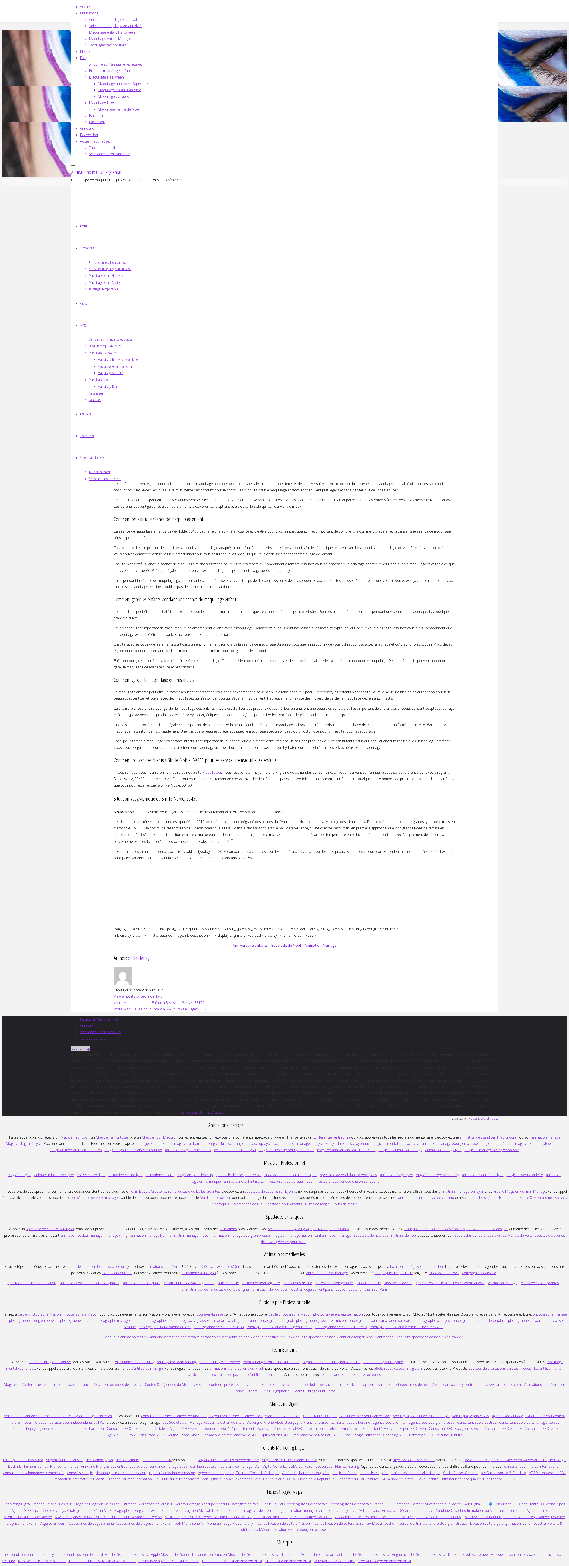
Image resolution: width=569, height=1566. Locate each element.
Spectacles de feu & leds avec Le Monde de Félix (493, 1235)
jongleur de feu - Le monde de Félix (289, 1459)
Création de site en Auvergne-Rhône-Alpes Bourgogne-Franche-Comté (272, 1422)
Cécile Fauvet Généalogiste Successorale (294, 1504)
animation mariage (545, 1137)
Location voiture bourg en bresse (299, 1529)
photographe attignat (276, 1320)
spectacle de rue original (230, 1289)
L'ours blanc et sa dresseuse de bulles (351, 1374)
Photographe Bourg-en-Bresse (133, 1510)
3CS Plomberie (397, 1504)
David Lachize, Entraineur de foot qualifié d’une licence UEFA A (466, 1479)
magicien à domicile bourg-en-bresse (203, 1143)
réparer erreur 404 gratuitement (229, 1428)
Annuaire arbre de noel (232, 1337)
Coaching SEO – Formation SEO (408, 1435)
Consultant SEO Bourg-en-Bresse (455, 1428)
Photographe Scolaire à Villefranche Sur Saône (406, 1326)
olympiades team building (134, 1361)
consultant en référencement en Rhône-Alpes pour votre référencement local (202, 1415)
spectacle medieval (444, 1272)
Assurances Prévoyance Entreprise (134, 1516)
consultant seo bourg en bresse (364, 1415)
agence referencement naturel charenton (71, 1428)
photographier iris (158, 1320)
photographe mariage (550, 1314)
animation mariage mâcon (190, 1235)
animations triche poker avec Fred (236, 1368)
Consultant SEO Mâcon (543, 1428)
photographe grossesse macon (200, 1320)
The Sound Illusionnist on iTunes (265, 1554)
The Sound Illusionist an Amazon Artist (232, 1560)
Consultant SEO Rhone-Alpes (542, 1504)
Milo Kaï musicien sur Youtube (42, 1560)
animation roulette (160, 1174)
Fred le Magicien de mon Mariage (519, 1191)
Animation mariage (502, 1282)
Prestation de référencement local (333, 1428)
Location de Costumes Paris (438, 1516)
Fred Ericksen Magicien (179, 1510)
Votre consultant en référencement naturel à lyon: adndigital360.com (58, 1415)
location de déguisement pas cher (416, 1266)
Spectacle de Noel (286, 945)
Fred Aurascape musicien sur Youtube (168, 1560)
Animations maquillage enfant (97, 172)
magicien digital (19, 1174)
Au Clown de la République (314, 1479)
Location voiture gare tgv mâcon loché (500, 1523)
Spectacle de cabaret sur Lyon (269, 1191)
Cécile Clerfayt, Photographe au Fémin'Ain (75, 1510)
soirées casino (442, 1197)
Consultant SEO (119, 1428)
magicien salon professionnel (538, 1143)
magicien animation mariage (400, 1149)
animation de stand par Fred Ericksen (489, 1137)
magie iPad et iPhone (156, 1143)
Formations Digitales (150, 1428)
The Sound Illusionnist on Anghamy (378, 1554)
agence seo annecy (507, 1415)
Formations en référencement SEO (230, 1435)
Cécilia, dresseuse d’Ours (221, 1266)
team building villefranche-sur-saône (271, 1361)
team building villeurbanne (220, 1361)
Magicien (11, 1384)
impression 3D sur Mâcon (414, 1459)
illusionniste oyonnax (353, 1143)
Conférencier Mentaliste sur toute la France (56, 1384)
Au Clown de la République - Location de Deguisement (507, 1516)
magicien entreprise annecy (437, 1174)
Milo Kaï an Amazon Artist (334, 1560)
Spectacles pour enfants (329, 1228)
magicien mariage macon (292, 1235)
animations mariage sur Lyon (461, 1191)
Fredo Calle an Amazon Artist (288, 1560)
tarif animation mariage (333, 1235)
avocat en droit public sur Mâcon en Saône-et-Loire (506, 1459)
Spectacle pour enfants (283, 1204)
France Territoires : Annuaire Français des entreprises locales (98, 1466)
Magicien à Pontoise (112, 1137)
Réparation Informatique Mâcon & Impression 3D (292, 1516)
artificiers (195, 1374)
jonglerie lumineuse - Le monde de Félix (228, 1459)
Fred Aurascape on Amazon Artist (384, 1560)
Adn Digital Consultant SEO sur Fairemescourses (293, 1466)
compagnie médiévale (479, 1272)
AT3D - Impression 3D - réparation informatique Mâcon (208, 1516)
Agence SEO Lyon (121, 1435)
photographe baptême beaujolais (479, 1320)
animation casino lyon (125, 1174)
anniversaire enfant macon (245, 1181)
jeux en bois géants (482, 1197)
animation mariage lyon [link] (443, 1149)
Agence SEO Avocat (185, 1428)
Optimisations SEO (275, 1435)
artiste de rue (228, 1282)
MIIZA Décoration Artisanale (375, 1510)
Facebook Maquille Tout (99, 1019)
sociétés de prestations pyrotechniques (500, 1368)
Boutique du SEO (276, 1479)
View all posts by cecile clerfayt (140, 996)
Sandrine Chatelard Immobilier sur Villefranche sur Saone (481, 1510)
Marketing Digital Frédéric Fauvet (30, 1504)
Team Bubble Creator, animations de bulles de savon (293, 1384)
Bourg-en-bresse (209, 1314)
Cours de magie (344, 1204)
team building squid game (383, 1361)
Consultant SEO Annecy (503, 1428)
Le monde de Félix (157, 1459)
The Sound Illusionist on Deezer (434, 1554)
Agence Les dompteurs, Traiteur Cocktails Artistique (238, 1472)
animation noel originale (141, 1282)
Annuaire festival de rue (271, 1337)
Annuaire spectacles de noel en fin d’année (430, 1337)
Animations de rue (248, 1204)
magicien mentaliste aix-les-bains (76, 1149)
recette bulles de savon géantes (189, 1282)
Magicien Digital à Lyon (24, 1143)
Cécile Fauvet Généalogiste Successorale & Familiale (484, 1472)
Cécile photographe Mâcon (39, 1314)
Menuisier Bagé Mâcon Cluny (229, 1523)
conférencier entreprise (331, 1137)
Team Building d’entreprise (50, 1361)
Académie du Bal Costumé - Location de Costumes (375, 1516)
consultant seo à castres (476, 1422)
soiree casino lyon (91, 1174)
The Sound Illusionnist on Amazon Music (205, 1554)
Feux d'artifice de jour (222, 1374)
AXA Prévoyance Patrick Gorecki (80, 1516)
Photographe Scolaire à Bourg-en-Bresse (279, 1326)
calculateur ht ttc (449, 1435)
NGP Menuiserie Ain (189, 1523)
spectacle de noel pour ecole (239, 1174)
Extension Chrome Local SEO (280, 1428)
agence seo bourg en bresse (431, 1422)
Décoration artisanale (416, 1510)
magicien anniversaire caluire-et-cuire (346, 1149)
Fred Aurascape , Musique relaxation (492, 1554)
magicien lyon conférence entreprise (133, 1149)
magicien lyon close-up (195, 1174)
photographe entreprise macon (338, 1314)
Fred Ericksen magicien (356, 1384)
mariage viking (116, 1235)
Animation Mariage (321, 945)
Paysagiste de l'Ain (244, 1504)
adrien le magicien (374, 1472)
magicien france (345, 1472)
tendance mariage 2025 (168, 1466)
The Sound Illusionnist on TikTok (82, 1554)
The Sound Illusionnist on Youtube (321, 1554)
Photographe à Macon (80, 1314)
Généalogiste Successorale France (355, 1504)
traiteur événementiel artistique (415, 1472)
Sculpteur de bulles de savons (117, 1384)
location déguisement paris (312, 1289)
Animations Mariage (333, 1510)
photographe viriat (242, 1320)
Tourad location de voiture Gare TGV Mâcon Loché (353, 1523)
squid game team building (177, 1361)
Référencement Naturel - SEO (316, 1435)
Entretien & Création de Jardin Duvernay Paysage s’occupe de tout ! (175, 1504)
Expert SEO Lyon (412, 1428)
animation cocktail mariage (82, 1235)
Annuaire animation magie (125, 1337)
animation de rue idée (269, 1289)
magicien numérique (496, 1143)
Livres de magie (317, 1204)
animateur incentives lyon (54, 1174)
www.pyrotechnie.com (503, 1384)
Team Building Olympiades (269, 1391)
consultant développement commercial (33, 1472)
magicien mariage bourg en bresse (492, 1149)
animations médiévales (163, 1266)
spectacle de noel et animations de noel (385, 1235)
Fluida (472, 1118)
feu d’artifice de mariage (144, 1368)
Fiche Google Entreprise (361, 1435)
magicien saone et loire (525, 1174)
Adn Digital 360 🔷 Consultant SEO (491, 1504)
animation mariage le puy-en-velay (307, 1143)
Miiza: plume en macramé (23, 1459)
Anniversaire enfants (250, 945)
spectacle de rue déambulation (32, 1282)
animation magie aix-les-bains (188, 1149)
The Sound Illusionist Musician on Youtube (102, 1560)
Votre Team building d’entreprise (457, 1384)
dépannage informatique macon (121, 1472)
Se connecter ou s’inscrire (100, 1031)
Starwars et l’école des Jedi (487, 1228)
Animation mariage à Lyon (288, 1228)
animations (228, 1228)
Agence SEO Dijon (26, 1510)
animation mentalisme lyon (235, 1149)
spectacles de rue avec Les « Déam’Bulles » (450, 1282)
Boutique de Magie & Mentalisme (525, 1197)
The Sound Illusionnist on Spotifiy (28, 1554)
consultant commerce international (531, 1466)
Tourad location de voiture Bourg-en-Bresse (432, 1523)
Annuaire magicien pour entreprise (366, 1337)
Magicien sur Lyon (74, 1137)
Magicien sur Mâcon (158, 1137)
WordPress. (489, 1118)
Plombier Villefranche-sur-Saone (435, 1504)
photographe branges (432, 1320)
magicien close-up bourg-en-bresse (286, 1149)
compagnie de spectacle (394, 1272)
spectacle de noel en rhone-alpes (290, 1174)
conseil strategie (80, 1472)
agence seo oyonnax (389, 1422)
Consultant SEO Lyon (320, 1415)
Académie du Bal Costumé (358, 1479)
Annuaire (87, 1025)
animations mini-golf (413, 1197)
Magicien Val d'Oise (104, 1504)
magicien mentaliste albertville (396, 1143)
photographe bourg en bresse (33, 1320)
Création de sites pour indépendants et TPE (69, 1422)
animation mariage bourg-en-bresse (241, 1235)
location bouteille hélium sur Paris (361, 1289)
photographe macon (76, 1320)
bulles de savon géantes (335, 1282)
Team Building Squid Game (314, 1391)
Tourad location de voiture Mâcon (283, 1523)
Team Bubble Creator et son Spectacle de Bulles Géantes (174, 1191)
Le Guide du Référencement (177, 1479)
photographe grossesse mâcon (321, 1320)
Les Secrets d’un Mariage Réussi (188, 1422)
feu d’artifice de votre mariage (94, 1197)
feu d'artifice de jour (215, 1197)
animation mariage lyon (148, 1235)
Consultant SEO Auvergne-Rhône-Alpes (169, 1435)
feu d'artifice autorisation (262, 1374)
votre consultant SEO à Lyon (203, 1112)
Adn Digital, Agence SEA (470, 1415)
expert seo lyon (248, 1479)
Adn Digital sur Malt (217, 1479)
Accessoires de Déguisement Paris (143, 1523)
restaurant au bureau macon (292, 1181)
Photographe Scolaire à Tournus (341, 1326)
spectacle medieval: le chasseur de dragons (100, 1266)
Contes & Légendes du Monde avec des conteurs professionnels (196, 1384)
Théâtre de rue (369, 1282)
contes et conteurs (117, 1272)
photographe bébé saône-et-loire (165, 1326)
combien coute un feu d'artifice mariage (221, 1466)
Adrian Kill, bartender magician (306, 1472)
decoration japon (99, 1459)
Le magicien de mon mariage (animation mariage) (278, 1510)
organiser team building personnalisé (332, 1361)
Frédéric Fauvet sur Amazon (129, 1479)
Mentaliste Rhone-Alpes (217, 1510)
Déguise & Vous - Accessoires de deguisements (77, 1523)
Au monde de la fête (398, 1479)
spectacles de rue (398, 1282)
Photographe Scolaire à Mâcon (219, 1326)
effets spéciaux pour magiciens (398, 1368)
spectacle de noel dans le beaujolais (348, 1174)
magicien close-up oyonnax (256, 1143)
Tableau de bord (93, 1038)
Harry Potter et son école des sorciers (434, 1228)
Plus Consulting (347, 1466)
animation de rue (195, 1289)
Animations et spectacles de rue (403, 1384)
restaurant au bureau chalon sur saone (348, 1181)
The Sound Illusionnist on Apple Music (140, 1554)
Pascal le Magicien (73, 1504)
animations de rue (298, 1282)
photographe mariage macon (119, 1320)
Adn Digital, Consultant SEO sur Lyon (421, 1415)
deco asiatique (127, 1459)
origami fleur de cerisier (64, 1459)
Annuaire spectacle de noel (314, 1337)
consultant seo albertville (350, 1422)
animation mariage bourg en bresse (450, 1143)
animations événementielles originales (89, 1282)
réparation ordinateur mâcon (172, 1472)
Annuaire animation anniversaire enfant (180, 1337)
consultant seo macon (282, 1415)
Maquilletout (212, 772)
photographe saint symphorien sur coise (381, 1320)
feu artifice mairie (547, 1368)
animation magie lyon (396, 1174)
